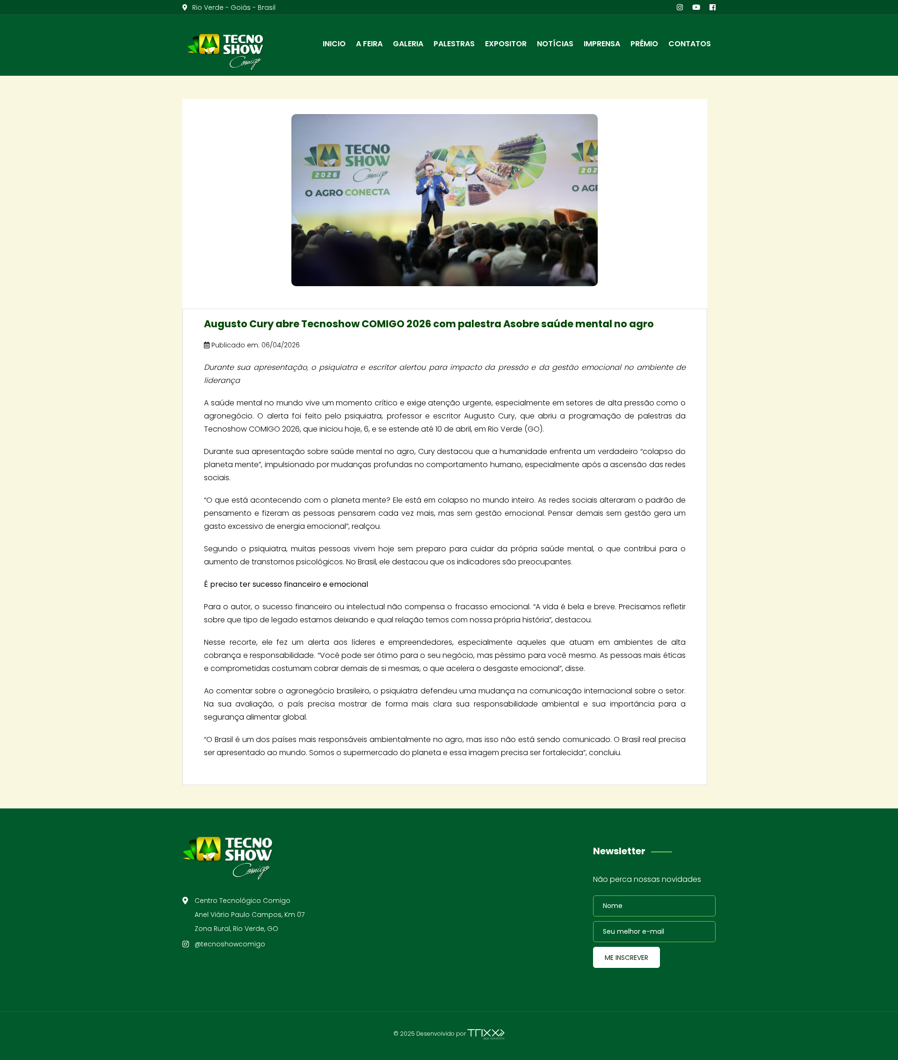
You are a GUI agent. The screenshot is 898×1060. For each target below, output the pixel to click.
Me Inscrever (626, 957)
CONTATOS (689, 43)
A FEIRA (369, 43)
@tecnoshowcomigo (230, 944)
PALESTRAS (454, 43)
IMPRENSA (602, 43)
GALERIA (408, 43)
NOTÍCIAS (555, 43)
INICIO (334, 43)
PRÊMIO (644, 43)
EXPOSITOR (506, 43)
